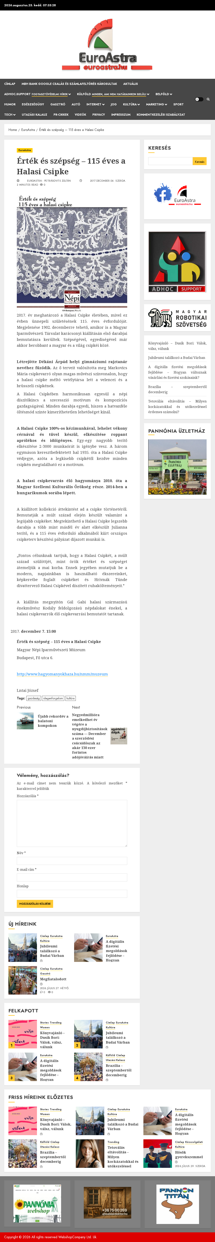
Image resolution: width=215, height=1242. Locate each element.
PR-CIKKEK (61, 115)
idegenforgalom (53, 698)
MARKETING (155, 104)
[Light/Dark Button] (199, 99)
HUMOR (10, 104)
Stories (44, 1023)
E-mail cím (27, 869)
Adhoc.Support (36, 94)
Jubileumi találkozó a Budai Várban (52, 951)
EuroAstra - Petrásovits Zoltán (49, 181)
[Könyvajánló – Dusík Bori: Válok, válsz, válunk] (22, 1034)
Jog (114, 104)
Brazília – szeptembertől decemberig (118, 1070)
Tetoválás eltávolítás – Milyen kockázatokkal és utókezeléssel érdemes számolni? (177, 406)
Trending (56, 1023)
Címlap (9, 84)
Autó (76, 104)
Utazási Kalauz (34, 115)
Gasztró (57, 104)
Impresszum (120, 115)
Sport (178, 104)
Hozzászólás (28, 796)
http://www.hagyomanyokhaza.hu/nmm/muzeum (62, 674)
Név (21, 853)
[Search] (208, 99)
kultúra (71, 698)
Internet (94, 104)
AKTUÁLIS (130, 84)
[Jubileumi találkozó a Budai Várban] (22, 947)
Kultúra (130, 104)
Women (45, 1027)
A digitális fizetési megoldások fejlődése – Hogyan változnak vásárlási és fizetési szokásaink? (117, 960)
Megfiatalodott (53, 979)
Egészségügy (33, 104)
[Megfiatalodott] (22, 980)
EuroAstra (24, 150)
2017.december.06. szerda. (108, 181)
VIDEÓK (80, 115)
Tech (8, 115)
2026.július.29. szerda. (190, 1166)
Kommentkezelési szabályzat (161, 115)
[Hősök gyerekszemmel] (157, 1153)
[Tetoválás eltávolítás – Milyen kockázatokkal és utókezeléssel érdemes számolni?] (90, 1153)
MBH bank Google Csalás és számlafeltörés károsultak (69, 84)
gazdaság (34, 698)
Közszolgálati (194, 1142)
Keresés (159, 147)
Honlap (23, 886)
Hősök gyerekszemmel (189, 1154)
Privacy (98, 115)
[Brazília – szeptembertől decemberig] (88, 1067)
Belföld (162, 94)
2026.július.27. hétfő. (54, 988)
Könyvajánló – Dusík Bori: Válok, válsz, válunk (52, 1040)
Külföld (111, 94)
